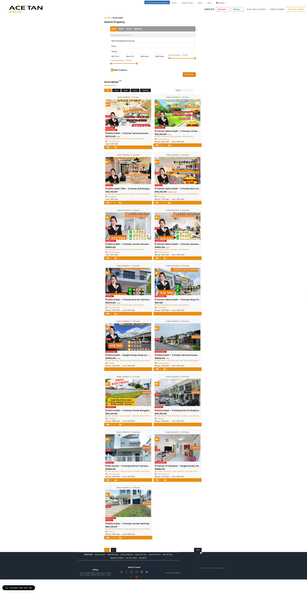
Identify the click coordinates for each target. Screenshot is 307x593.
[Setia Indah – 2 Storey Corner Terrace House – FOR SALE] (128, 226)
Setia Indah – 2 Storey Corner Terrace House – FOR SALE (137, 244)
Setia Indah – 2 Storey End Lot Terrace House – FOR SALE (138, 299)
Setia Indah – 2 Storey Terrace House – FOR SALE (133, 133)
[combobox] (153, 40)
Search (190, 74)
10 (109, 104)
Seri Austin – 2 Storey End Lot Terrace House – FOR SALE (137, 465)
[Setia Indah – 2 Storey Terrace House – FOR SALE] (128, 113)
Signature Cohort (117, 558)
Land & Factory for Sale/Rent (157, 2)
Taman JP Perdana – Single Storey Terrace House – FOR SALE (189, 465)
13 (109, 495)
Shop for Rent (112, 554)
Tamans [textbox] (114, 51)
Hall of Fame (277, 9)
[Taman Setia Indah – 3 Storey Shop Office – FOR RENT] (177, 281)
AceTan (107, 18)
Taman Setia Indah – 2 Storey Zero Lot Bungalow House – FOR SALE (193, 188)
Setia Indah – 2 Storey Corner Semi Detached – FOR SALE (138, 523)
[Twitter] (146, 571)
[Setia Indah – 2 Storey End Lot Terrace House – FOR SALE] (128, 281)
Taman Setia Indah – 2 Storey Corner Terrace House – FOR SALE (191, 131)
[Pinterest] (136, 576)
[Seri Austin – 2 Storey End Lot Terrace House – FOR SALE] (128, 448)
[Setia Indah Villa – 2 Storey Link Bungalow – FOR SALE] (128, 170)
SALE (113, 28)
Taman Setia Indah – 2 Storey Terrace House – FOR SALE (187, 244)
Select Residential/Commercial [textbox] (122, 41)
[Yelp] (131, 576)
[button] (18, 587)
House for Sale (141, 554)
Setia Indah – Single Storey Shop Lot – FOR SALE (133, 355)
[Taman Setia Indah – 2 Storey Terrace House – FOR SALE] (177, 226)
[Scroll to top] (301, 587)
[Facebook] (126, 571)
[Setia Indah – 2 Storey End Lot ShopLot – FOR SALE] (177, 392)
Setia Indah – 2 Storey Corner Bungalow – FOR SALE (135, 410)
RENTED (138, 28)
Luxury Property (126, 554)
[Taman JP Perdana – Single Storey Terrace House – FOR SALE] (177, 448)
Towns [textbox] (113, 46)
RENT (121, 28)
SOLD (129, 28)
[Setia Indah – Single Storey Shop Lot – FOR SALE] (128, 337)
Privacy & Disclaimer (173, 573)
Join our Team (296, 9)
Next (197, 550)
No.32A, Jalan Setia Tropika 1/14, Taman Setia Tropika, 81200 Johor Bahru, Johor (95, 574)
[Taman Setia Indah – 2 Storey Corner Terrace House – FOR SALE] (177, 113)
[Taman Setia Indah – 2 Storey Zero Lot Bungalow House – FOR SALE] (177, 170)
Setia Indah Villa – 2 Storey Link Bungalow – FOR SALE (136, 188)
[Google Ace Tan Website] (121, 571)
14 (109, 162)
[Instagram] (131, 571)
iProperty (142, 558)
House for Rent (155, 554)
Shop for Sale (99, 554)
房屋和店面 (209, 9)
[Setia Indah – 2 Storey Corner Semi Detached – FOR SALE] (128, 503)
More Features (120, 70)
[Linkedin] (141, 571)
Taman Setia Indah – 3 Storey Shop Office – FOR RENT (185, 299)
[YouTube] (136, 571)
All (108, 90)
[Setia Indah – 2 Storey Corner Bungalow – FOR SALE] (128, 392)
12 (158, 104)
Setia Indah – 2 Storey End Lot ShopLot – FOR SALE (183, 410)
